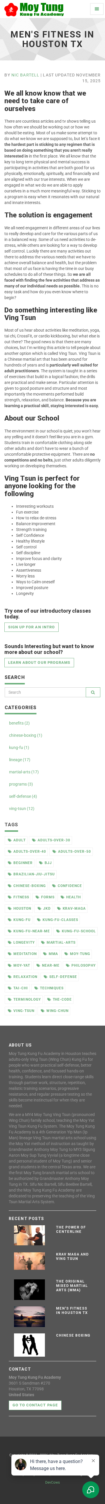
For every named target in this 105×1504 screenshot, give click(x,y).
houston (22, 908)
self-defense (63, 977)
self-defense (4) (23, 796)
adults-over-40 (29, 852)
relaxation (25, 977)
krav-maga (74, 908)
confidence (70, 886)
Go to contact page (35, 1405)
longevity (24, 942)
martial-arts (61, 942)
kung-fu (22, 920)
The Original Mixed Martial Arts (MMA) (72, 1285)
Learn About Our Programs (39, 662)
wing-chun (57, 1011)
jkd (47, 908)
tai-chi (20, 988)
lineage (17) (19, 759)
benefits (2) (19, 723)
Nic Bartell (25, 75)
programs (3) (21, 784)
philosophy (83, 965)
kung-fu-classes (60, 920)
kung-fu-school (79, 931)
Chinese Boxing (73, 1335)
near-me (51, 965)
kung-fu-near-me (31, 931)
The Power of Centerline (71, 1229)
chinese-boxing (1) (25, 735)
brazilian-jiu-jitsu (34, 874)
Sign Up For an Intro (31, 627)
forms (48, 897)
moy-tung (80, 954)
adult (19, 840)
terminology (27, 999)
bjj (48, 863)
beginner (23, 863)
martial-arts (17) (24, 772)
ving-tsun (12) (21, 808)
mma (53, 954)
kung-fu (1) (19, 747)
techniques (52, 988)
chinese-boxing (29, 886)
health (73, 897)
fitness (21, 897)
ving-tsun (23, 1011)
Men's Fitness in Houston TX (72, 1310)
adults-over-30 (54, 840)
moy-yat (21, 965)
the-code (62, 999)
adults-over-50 (74, 852)
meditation (25, 954)
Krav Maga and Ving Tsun (72, 1256)
